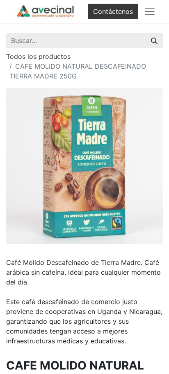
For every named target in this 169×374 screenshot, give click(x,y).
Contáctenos (113, 11)
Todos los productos (38, 56)
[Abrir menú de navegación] (149, 11)
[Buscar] (154, 40)
